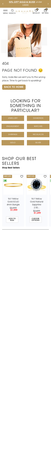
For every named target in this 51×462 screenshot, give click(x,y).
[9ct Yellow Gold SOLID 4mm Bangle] (13, 185)
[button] (14, 87)
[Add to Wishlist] (21, 176)
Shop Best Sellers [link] (11, 168)
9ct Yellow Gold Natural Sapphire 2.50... (36, 203)
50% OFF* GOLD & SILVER (22, 2)
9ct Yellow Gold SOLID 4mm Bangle (13, 202)
